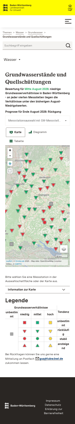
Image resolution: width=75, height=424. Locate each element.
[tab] (15, 132)
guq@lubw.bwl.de (51, 358)
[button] (37, 289)
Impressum (53, 400)
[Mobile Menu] (68, 21)
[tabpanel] (37, 256)
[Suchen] (68, 45)
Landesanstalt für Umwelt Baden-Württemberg (23, 7)
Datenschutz (53, 404)
